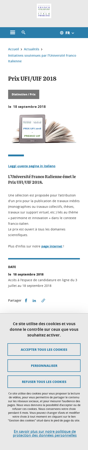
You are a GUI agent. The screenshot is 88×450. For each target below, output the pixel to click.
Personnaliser (44, 365)
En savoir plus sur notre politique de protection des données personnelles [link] (45, 433)
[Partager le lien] (43, 301)
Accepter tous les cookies (44, 349)
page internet (51, 246)
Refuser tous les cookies (44, 381)
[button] (23, 32)
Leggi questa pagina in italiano (32, 166)
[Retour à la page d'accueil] (44, 11)
